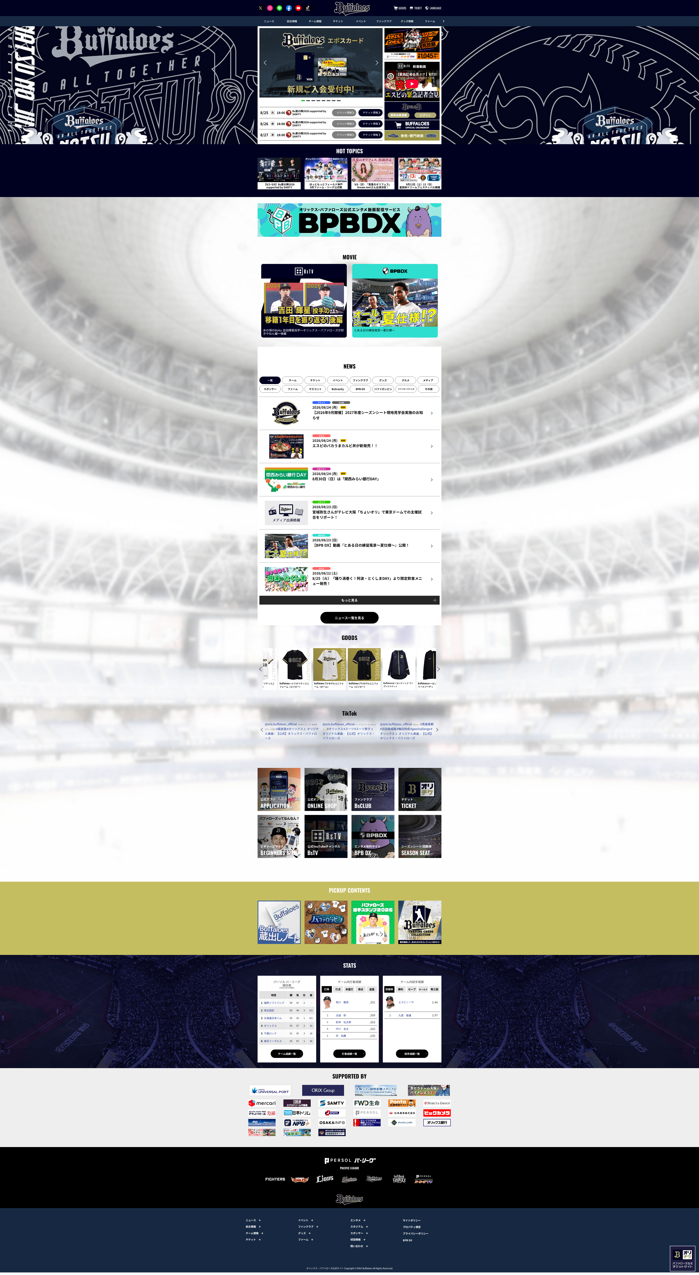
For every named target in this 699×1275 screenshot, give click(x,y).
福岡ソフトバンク (274, 1003)
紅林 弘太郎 (343, 1022)
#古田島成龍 (388, 729)
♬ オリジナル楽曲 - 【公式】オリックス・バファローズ (292, 733)
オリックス (270, 1025)
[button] (265, 63)
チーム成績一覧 (287, 1053)
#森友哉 (281, 729)
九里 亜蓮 (404, 1015)
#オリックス (295, 729)
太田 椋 (341, 1015)
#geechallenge (420, 729)
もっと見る (349, 600)
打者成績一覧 (349, 1053)
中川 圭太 (342, 1029)
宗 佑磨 (341, 1035)
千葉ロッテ (270, 1033)
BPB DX (407, 1240)
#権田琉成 (403, 729)
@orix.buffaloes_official (281, 724)
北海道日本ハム (273, 1018)
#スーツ (348, 729)
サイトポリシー (412, 1220)
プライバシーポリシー (415, 1233)
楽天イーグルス (273, 1041)
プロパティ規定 (412, 1227)
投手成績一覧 (412, 1053)
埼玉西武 (269, 1010)
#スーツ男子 (362, 729)
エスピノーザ (406, 1002)
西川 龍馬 (342, 1002)
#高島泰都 (427, 724)
